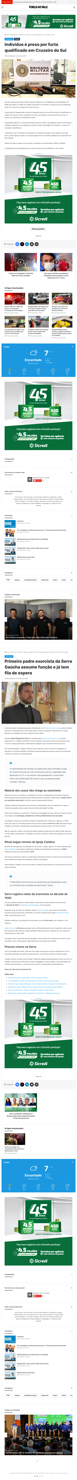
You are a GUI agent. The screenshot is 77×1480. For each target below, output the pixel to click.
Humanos (20, 521)
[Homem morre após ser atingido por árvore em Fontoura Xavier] (62, 299)
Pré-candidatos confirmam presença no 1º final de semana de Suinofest (41, 530)
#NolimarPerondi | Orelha (26, 557)
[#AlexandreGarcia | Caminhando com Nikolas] (10, 542)
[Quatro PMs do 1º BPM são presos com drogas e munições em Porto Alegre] (15, 299)
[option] (38, 619)
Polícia (17, 39)
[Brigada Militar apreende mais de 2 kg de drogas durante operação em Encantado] (38, 299)
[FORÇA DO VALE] (38, 7)
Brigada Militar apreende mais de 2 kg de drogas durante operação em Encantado (38, 308)
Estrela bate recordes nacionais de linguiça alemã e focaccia (32, 637)
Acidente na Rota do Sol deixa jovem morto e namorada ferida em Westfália (38, 331)
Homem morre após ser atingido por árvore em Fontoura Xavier (60, 308)
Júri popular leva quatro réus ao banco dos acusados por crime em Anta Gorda (14, 331)
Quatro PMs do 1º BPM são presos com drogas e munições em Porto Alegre (14, 308)
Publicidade (38, 153)
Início (7, 34)
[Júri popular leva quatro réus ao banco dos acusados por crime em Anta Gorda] (15, 322)
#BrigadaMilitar (39, 229)
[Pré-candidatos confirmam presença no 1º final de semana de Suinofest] (10, 533)
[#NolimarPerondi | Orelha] (10, 560)
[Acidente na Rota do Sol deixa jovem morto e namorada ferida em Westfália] (38, 322)
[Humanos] (10, 524)
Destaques (14, 34)
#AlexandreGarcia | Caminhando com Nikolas (32, 539)
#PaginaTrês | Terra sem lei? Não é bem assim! (33, 548)
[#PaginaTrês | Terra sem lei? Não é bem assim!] (10, 551)
